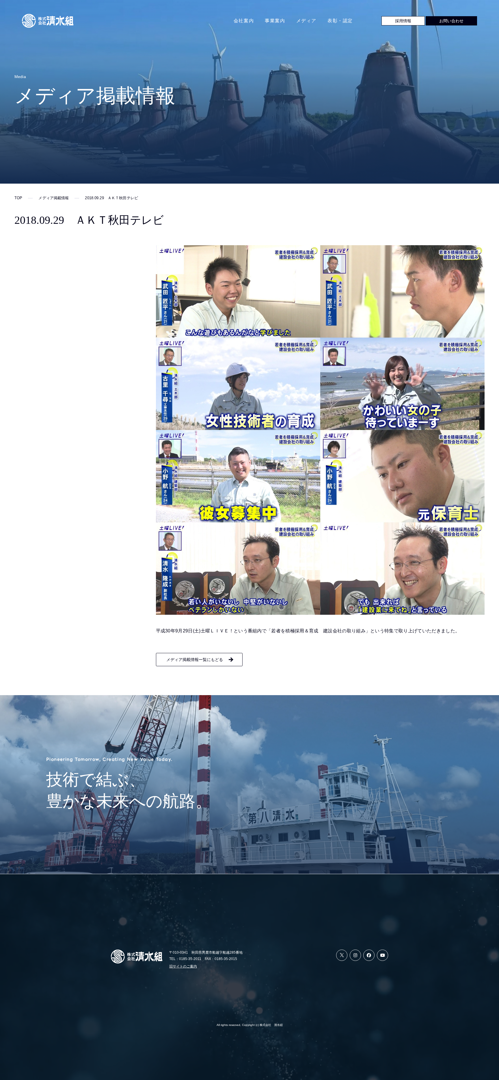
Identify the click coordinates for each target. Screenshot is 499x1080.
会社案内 (244, 20)
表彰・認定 (340, 20)
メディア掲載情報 (53, 198)
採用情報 (403, 21)
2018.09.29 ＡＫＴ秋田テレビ (111, 198)
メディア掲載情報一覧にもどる (194, 659)
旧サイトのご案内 (183, 966)
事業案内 (275, 20)
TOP (18, 198)
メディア (306, 20)
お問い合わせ (451, 21)
